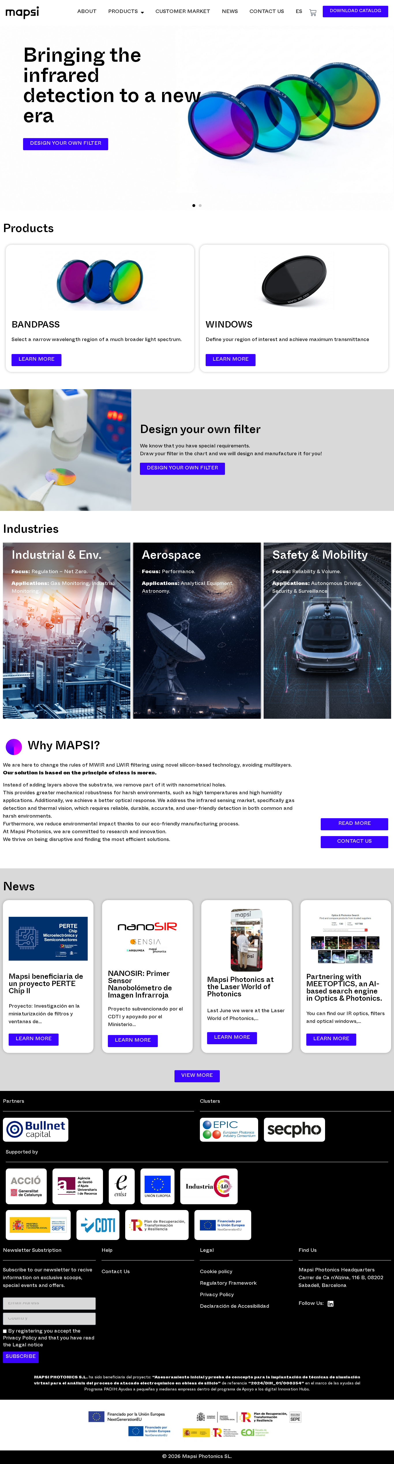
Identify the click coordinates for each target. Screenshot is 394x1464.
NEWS (230, 12)
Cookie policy (216, 1272)
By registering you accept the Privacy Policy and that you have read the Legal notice (48, 1339)
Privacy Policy (217, 1295)
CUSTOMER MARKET (182, 12)
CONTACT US (266, 12)
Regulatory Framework (228, 1284)
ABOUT (87, 12)
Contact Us (116, 1272)
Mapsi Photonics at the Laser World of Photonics (240, 988)
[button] (193, 205)
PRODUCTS (123, 12)
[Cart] (312, 13)
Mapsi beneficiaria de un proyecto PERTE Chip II (46, 985)
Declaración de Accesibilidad (234, 1307)
